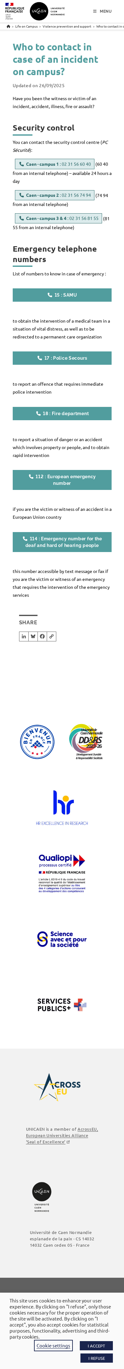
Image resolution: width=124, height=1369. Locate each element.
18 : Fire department (66, 413)
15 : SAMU (66, 295)
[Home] (8, 26)
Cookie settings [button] (53, 1345)
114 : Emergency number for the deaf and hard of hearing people (63, 542)
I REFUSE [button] (96, 1358)
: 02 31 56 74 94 (58, 195)
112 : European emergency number (66, 480)
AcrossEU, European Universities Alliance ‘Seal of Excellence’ (62, 1135)
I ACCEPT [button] (96, 1345)
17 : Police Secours (66, 358)
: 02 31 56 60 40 (58, 164)
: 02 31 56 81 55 (62, 218)
